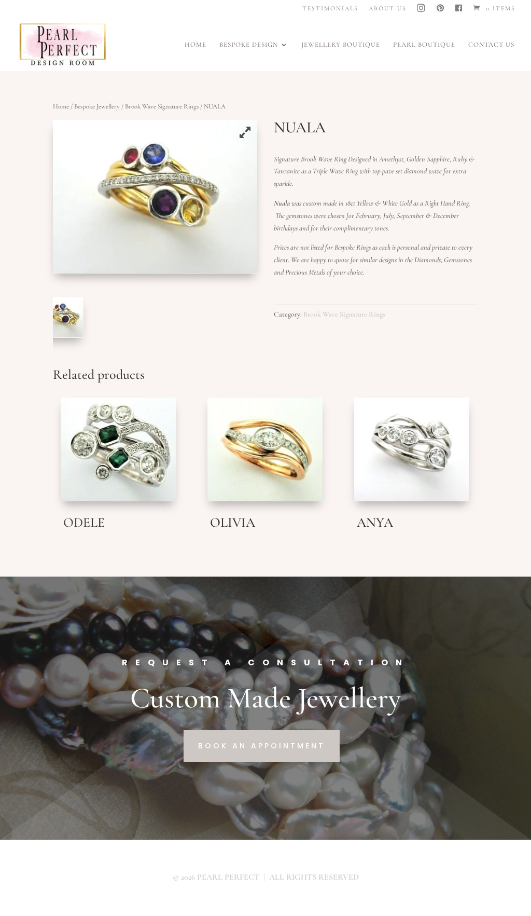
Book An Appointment (261, 746)
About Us (388, 8)
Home (195, 45)
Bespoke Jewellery (97, 106)
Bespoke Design (248, 45)
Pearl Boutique (424, 45)
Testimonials (330, 8)
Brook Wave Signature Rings (162, 106)
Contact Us (491, 45)
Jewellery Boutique (340, 45)
